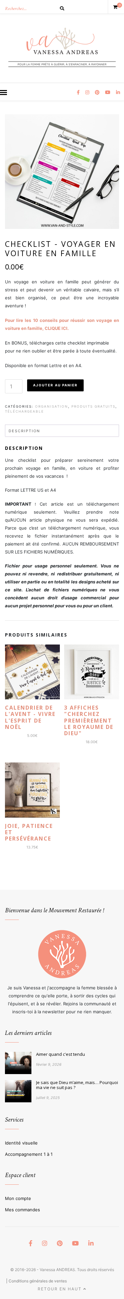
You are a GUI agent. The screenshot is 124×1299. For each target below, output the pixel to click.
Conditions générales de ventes (38, 1280)
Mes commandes (22, 1209)
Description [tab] (24, 431)
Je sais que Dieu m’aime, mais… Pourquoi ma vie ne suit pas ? (77, 1085)
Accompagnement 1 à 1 (29, 1154)
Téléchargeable (24, 411)
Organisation (51, 406)
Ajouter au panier (55, 385)
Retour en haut (60, 1288)
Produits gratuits (93, 406)
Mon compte (18, 1198)
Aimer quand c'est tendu (60, 1054)
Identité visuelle (21, 1143)
